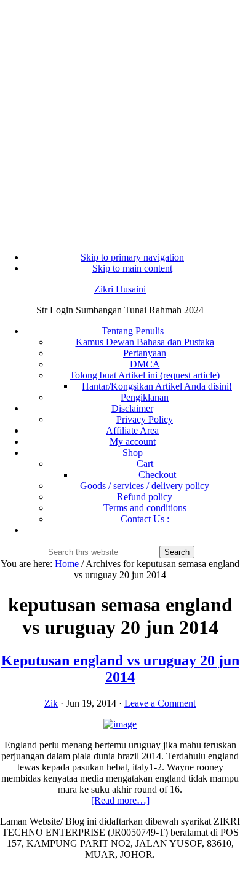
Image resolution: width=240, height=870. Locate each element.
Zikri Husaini (120, 289)
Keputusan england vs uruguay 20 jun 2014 (120, 668)
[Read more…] (120, 800)
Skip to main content (132, 268)
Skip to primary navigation (132, 257)
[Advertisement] (120, 120)
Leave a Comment (160, 703)
